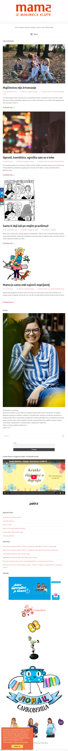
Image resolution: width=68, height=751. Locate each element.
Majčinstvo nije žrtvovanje (19, 88)
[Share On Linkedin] (2, 196)
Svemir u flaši (7, 525)
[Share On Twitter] (2, 193)
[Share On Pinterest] (2, 200)
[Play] (5, 493)
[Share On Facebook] (2, 189)
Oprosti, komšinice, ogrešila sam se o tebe (28, 157)
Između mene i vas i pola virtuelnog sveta (51, 161)
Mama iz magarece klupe (30, 91)
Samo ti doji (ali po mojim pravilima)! (26, 226)
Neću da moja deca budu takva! (43, 561)
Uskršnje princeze (8, 521)
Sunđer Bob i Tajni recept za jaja (13, 532)
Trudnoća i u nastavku (49, 230)
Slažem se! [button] (17, 746)
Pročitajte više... (8, 107)
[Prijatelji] (34, 588)
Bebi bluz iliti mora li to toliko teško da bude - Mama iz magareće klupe (26, 565)
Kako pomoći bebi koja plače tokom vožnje (23, 557)
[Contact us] (2, 203)
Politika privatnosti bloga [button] (20, 742)
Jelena (5, 554)
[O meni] (34, 360)
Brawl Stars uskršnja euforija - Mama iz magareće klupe (20, 546)
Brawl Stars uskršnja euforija (12, 517)
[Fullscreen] (63, 493)
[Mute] (60, 493)
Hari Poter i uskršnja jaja (48, 546)
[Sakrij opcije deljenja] (1, 206)
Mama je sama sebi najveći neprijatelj (26, 285)
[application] (34, 477)
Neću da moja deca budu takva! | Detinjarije (17, 561)
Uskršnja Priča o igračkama (49, 550)
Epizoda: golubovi (8, 536)
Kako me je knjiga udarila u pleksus (14, 528)
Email (14, 443)
